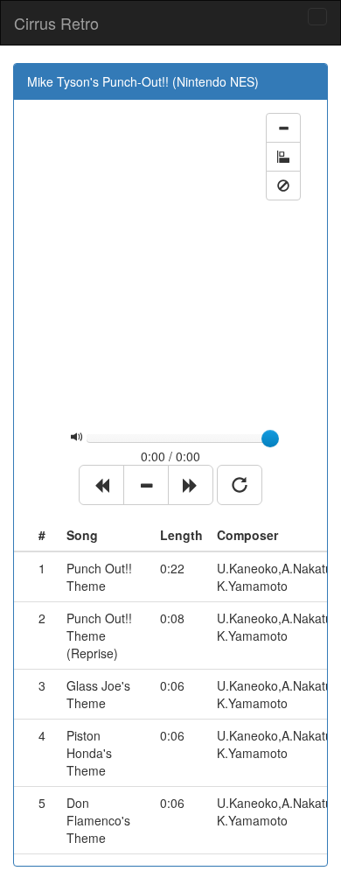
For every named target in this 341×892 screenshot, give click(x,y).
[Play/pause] (146, 485)
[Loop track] (239, 485)
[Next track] (190, 485)
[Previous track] (101, 485)
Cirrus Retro (56, 22)
